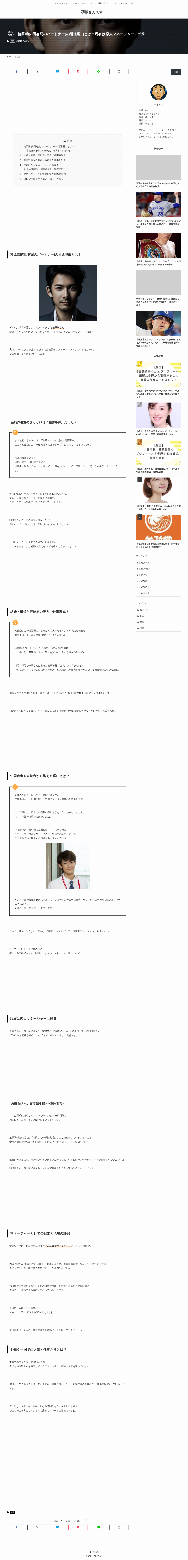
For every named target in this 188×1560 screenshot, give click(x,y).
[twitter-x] (94, 1552)
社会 (142, 616)
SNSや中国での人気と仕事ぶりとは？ (44, 179)
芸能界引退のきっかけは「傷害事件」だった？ (50, 150)
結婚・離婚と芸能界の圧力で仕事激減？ (45, 155)
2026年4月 (144, 563)
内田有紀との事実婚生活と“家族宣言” (46, 169)
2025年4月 (144, 593)
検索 (176, 72)
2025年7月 (144, 575)
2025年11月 (144, 569)
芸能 (12, 41)
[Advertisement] (67, 104)
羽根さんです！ (94, 12)
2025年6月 (144, 581)
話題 (142, 628)
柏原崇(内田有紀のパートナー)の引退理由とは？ (49, 146)
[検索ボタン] (132, 3)
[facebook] (90, 1552)
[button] (16, 71)
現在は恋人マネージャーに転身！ (41, 165)
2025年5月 (144, 587)
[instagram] (97, 1552)
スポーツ (144, 610)
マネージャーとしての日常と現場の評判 (45, 174)
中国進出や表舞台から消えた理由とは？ (45, 160)
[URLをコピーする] (119, 71)
